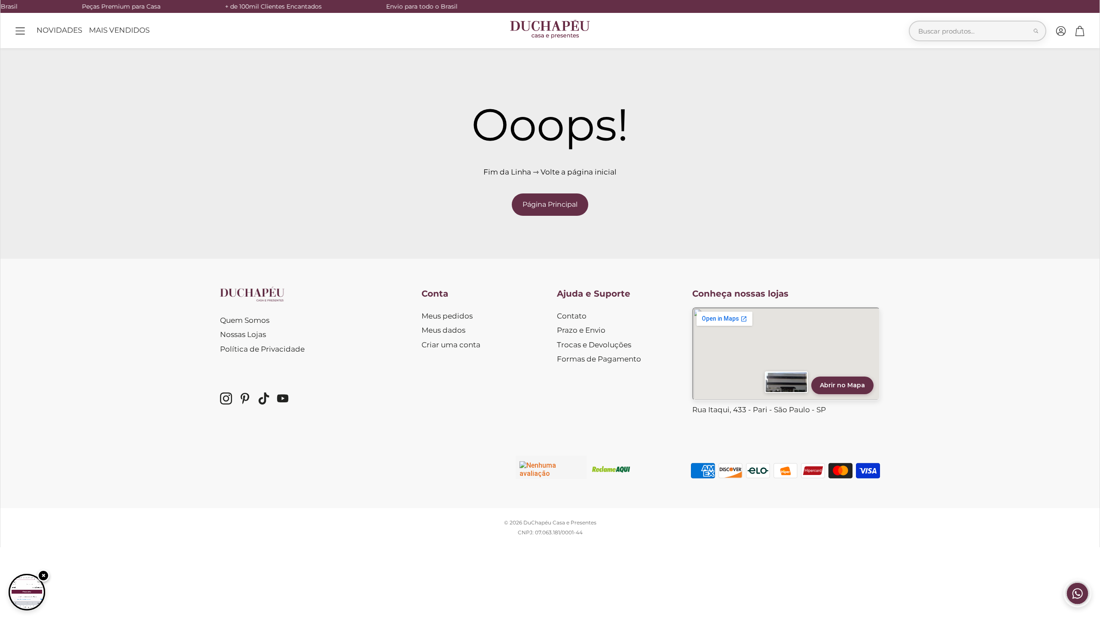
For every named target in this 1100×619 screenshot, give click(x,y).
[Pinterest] (245, 398)
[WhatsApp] (1077, 605)
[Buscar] (1036, 31)
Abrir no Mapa (842, 385)
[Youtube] (283, 398)
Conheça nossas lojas (740, 293)
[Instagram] (226, 398)
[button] (20, 30)
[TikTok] (264, 398)
